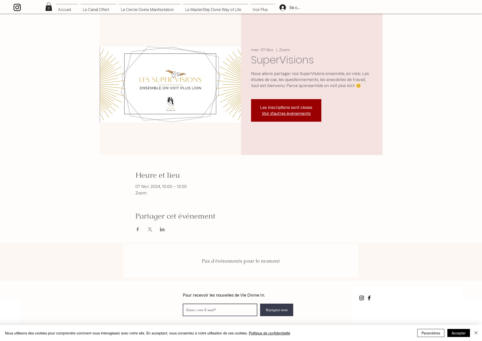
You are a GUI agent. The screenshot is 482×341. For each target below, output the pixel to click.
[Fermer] (476, 333)
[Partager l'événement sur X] (150, 229)
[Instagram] (17, 7)
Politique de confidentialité (269, 332)
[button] (48, 7)
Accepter (459, 332)
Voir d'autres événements (286, 113)
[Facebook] (369, 298)
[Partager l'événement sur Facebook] (137, 229)
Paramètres (430, 332)
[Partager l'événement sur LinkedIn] (162, 229)
